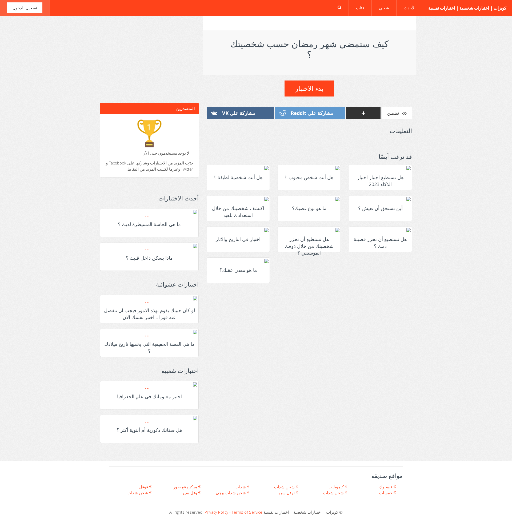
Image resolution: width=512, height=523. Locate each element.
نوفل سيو (287, 492)
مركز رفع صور (185, 486)
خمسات (386, 492)
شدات (241, 486)
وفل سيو (190, 492)
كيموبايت (337, 486)
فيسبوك (386, 486)
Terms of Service (247, 512)
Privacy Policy (216, 512)
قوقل (144, 486)
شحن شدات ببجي (231, 492)
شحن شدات (138, 492)
